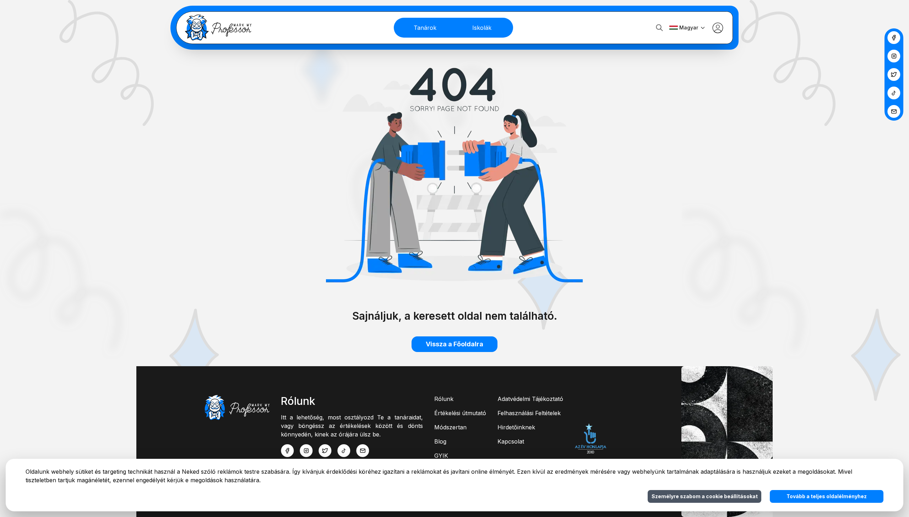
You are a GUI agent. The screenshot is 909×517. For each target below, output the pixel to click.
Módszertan (450, 427)
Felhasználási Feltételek (529, 413)
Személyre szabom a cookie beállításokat (705, 496)
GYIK (441, 455)
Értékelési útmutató (460, 413)
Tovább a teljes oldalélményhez (826, 496)
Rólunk (443, 398)
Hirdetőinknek (516, 427)
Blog (440, 441)
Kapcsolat (510, 441)
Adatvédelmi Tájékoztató (530, 398)
